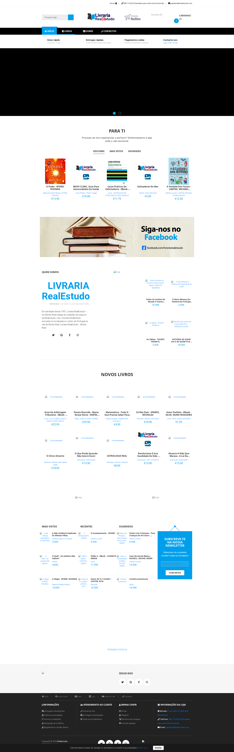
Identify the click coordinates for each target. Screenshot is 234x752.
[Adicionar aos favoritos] (58, 198)
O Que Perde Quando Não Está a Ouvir (86, 454)
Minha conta (62, 697)
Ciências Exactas (111, 419)
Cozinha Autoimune (138, 579)
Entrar (112, 3)
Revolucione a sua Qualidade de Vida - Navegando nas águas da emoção (148, 454)
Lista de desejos (128, 723)
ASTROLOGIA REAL (117, 456)
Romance (47, 462)
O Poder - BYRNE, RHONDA (55, 187)
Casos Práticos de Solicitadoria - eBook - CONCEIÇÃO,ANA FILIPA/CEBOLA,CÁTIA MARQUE (117, 187)
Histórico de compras (130, 719)
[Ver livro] (55, 171)
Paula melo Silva (151, 193)
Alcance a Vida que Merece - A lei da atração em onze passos (179, 454)
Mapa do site (109, 697)
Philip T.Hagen (92, 193)
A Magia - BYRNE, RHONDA (64, 579)
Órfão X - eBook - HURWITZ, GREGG (104, 557)
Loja (93, 697)
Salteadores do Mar (147, 186)
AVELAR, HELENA (121, 462)
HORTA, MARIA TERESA (89, 419)
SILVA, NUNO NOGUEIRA (181, 419)
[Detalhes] (62, 198)
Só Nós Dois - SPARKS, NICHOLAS (148, 413)
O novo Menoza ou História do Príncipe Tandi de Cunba (181, 300)
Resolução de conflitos (53, 723)
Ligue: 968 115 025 (170, 43)
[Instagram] (77, 335)
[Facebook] (69, 335)
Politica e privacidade (52, 715)
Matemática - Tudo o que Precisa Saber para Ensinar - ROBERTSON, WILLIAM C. (117, 413)
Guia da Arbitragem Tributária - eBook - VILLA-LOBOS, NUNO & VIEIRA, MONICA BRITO (55, 413)
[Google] (61, 335)
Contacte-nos (88, 711)
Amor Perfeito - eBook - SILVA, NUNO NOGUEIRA (179, 413)
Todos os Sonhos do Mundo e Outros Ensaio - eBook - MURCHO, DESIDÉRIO (155, 300)
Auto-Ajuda (81, 460)
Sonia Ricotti (183, 460)
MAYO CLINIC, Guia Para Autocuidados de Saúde (86, 187)
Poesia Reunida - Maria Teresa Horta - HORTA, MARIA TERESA (86, 413)
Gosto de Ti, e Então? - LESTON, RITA (101, 580)
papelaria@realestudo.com (181, 3)
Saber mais (142, 748)
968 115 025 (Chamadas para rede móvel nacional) (143, 3)
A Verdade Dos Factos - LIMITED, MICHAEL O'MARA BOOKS (179, 187)
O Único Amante (55, 456)
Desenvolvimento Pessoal (52, 193)
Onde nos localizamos (92, 719)
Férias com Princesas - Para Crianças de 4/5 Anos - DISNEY (142, 534)
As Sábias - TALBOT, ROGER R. (156, 340)
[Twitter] (53, 335)
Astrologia (110, 462)
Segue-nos (126, 673)
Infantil (141, 193)
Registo (125, 715)
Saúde (131, 585)
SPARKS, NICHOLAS (152, 419)
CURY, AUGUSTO (152, 460)
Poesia (76, 419)
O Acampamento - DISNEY (103, 533)
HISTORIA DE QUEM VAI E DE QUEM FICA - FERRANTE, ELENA (181, 340)
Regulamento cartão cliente (55, 727)
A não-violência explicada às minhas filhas (64, 534)
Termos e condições (52, 719)
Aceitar (158, 748)
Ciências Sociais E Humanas (62, 539)
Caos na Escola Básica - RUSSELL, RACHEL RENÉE (140, 557)
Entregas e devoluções (54, 711)
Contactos (128, 697)
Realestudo (62, 741)
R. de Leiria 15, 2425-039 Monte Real (74, 304)
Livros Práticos (80, 193)
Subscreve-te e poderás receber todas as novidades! (174, 554)
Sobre (79, 697)
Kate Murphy (90, 460)
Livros (110, 193)
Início (46, 697)
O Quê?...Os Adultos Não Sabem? (63, 557)
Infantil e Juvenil (171, 193)
